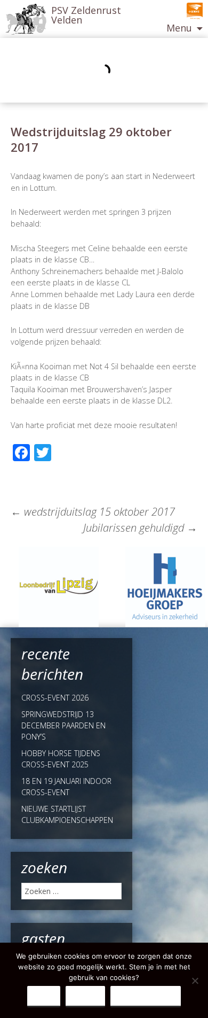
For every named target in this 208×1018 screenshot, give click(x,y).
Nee (85, 996)
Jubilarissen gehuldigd (140, 527)
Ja (43, 996)
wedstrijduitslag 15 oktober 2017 (93, 511)
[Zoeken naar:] (71, 891)
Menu (179, 27)
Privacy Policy (145, 996)
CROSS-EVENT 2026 (55, 698)
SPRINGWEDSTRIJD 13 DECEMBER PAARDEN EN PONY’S (63, 725)
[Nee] (194, 980)
